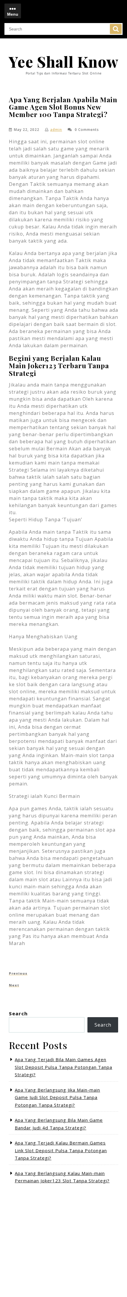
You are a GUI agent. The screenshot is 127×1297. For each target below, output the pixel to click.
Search (116, 29)
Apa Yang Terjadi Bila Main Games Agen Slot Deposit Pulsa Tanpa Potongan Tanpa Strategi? (63, 1066)
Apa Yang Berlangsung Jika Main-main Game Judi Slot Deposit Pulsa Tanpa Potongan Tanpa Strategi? (57, 1097)
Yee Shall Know (63, 62)
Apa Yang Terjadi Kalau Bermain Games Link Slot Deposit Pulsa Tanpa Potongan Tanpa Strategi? (61, 1150)
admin (56, 129)
